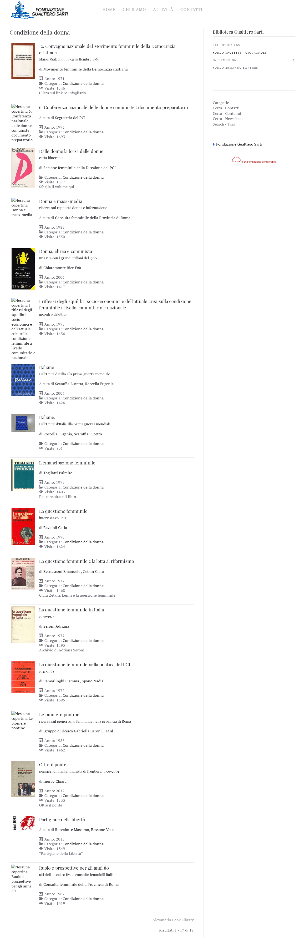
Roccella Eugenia (99, 383)
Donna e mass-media (73, 204)
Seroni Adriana (56, 626)
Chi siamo (134, 9)
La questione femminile (63, 514)
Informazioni (225, 60)
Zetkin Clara (93, 571)
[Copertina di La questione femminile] (23, 526)
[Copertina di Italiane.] (23, 422)
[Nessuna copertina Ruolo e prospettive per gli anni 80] (23, 878)
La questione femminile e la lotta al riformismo (86, 561)
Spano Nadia (92, 681)
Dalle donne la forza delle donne (71, 154)
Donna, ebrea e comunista (68, 254)
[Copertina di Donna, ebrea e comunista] (23, 268)
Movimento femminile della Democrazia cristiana (85, 69)
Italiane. (75, 420)
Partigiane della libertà (62, 819)
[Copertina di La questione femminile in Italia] (23, 624)
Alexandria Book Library (173, 919)
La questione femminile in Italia (71, 612)
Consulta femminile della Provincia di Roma (92, 217)
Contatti (191, 9)
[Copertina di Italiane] (23, 379)
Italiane (74, 370)
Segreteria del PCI (70, 117)
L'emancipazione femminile (67, 462)
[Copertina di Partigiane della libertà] (23, 822)
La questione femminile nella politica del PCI (84, 667)
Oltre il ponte (79, 767)
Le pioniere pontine (85, 717)
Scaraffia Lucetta (69, 383)
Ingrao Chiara (54, 781)
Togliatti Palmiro (57, 472)
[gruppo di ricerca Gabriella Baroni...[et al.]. (79, 731)
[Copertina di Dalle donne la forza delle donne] (23, 167)
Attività (163, 9)
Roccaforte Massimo (72, 829)
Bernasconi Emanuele (62, 571)
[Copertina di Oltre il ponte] (23, 778)
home (109, 9)
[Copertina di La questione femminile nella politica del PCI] (23, 676)
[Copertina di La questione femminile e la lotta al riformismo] (23, 573)
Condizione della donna (83, 83)
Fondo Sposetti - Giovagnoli (239, 52)
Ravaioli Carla (55, 527)
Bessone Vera (102, 829)
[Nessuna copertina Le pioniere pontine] (23, 720)
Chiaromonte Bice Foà (62, 267)
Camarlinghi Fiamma (61, 681)
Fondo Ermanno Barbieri (236, 67)
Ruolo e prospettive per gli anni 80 (78, 871)
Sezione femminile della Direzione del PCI (79, 167)
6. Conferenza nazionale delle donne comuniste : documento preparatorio (113, 107)
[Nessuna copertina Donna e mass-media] (23, 207)
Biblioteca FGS (226, 45)
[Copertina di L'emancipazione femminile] (23, 474)
